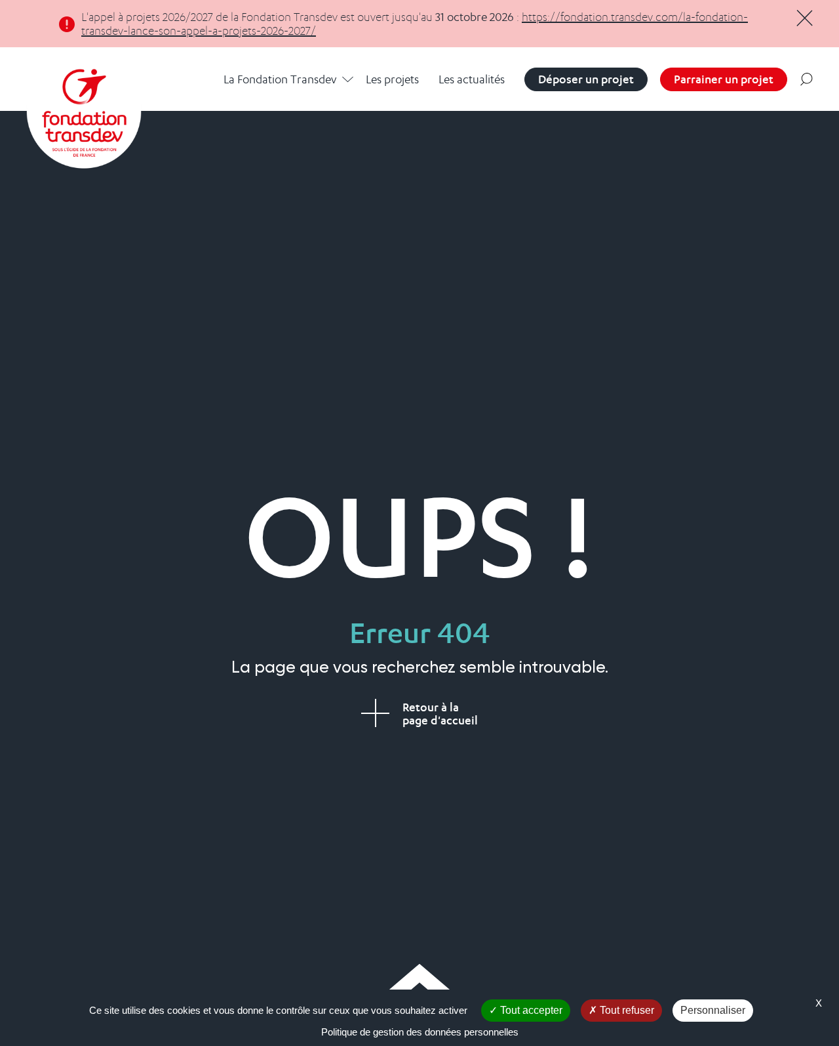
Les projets (392, 79)
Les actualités (472, 79)
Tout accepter (530, 1010)
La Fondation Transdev (280, 79)
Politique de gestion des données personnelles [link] (419, 1031)
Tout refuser (625, 1010)
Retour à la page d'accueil (440, 713)
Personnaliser (712, 1010)
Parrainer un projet (723, 79)
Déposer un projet (586, 79)
